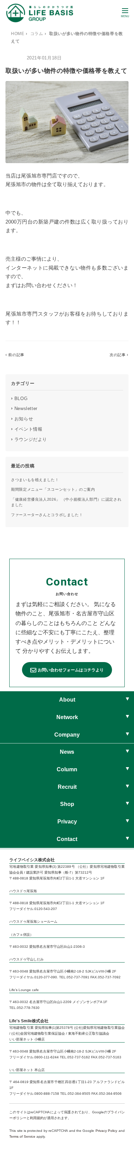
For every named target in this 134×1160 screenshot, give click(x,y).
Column (67, 769)
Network (67, 717)
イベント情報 (26, 429)
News (67, 752)
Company (67, 735)
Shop (67, 804)
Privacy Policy (106, 1131)
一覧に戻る (67, 355)
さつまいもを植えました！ (35, 480)
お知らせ (22, 418)
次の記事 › (119, 355)
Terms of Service (22, 1136)
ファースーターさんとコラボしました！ (47, 515)
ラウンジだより (29, 439)
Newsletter (24, 408)
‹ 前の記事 (14, 355)
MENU (125, 16)
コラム (36, 33)
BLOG (19, 398)
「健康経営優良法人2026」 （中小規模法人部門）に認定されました (66, 502)
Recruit (67, 787)
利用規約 (37, 1118)
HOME (17, 33)
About (67, 700)
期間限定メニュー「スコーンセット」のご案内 (53, 489)
